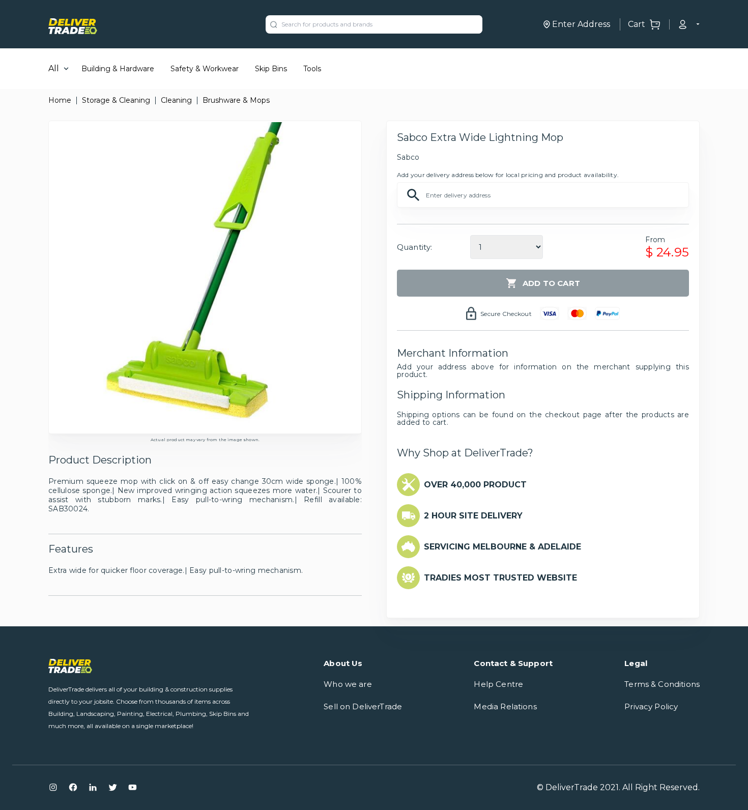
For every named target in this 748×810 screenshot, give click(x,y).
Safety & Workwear (204, 68)
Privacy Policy (651, 706)
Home (59, 100)
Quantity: (414, 247)
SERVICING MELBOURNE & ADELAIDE (502, 547)
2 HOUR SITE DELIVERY (473, 515)
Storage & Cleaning (116, 100)
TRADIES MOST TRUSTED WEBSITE (500, 578)
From (655, 239)
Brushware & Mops (236, 100)
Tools (312, 68)
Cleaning (176, 100)
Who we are (348, 684)
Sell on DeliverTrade (363, 706)
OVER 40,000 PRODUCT (475, 484)
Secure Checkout (506, 313)
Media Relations (505, 706)
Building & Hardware (117, 68)
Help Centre (498, 684)
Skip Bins (271, 68)
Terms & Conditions (662, 684)
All (53, 68)
